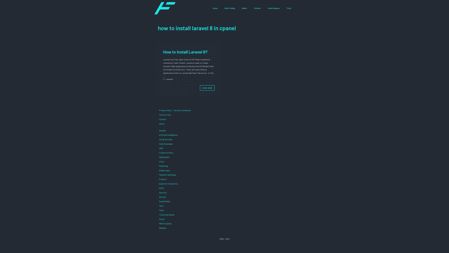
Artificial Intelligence (168, 135)
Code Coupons (274, 8)
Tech (161, 206)
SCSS (161, 188)
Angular (162, 130)
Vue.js (162, 219)
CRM (161, 148)
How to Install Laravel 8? (185, 51)
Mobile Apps (164, 170)
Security (163, 192)
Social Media (164, 201)
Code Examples (166, 144)
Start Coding (229, 8)
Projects (163, 179)
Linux (161, 161)
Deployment (164, 157)
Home (215, 8)
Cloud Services (165, 139)
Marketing (163, 166)
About (244, 8)
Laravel (169, 79)
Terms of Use (165, 114)
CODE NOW (207, 88)
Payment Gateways (167, 174)
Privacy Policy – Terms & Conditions (175, 110)
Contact (257, 8)
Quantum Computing (168, 183)
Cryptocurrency (166, 152)
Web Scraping (165, 223)
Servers (162, 197)
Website (162, 228)
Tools (289, 8)
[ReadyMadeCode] (165, 8)
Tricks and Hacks (166, 214)
